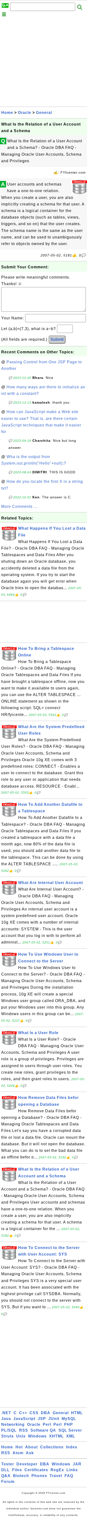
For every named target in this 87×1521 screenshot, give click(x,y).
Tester (7, 1464)
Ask (30, 1453)
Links (72, 1470)
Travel (56, 1476)
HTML (77, 1413)
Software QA (43, 1430)
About (31, 1447)
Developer (26, 1464)
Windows (37, 1436)
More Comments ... (19, 506)
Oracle (24, 112)
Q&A (6, 1476)
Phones (39, 1476)
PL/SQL (9, 1430)
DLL (5, 1470)
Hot (19, 1447)
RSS (23, 1430)
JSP (42, 1419)
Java (6, 1419)
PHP (68, 1424)
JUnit (53, 1419)
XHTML (56, 1436)
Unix (21, 1436)
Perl (47, 1424)
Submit (57, 339)
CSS (33, 1413)
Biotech (21, 1476)
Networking (13, 1424)
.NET (6, 1413)
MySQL (69, 1419)
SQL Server (70, 1430)
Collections (52, 1447)
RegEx (57, 1470)
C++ (23, 1413)
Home (7, 112)
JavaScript (24, 1419)
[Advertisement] (43, 63)
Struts (7, 1436)
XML (70, 1436)
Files (17, 1470)
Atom (18, 1453)
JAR (77, 1464)
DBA (45, 1413)
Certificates (36, 1470)
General (44, 112)
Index (71, 1447)
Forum (7, 1481)
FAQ (69, 1476)
